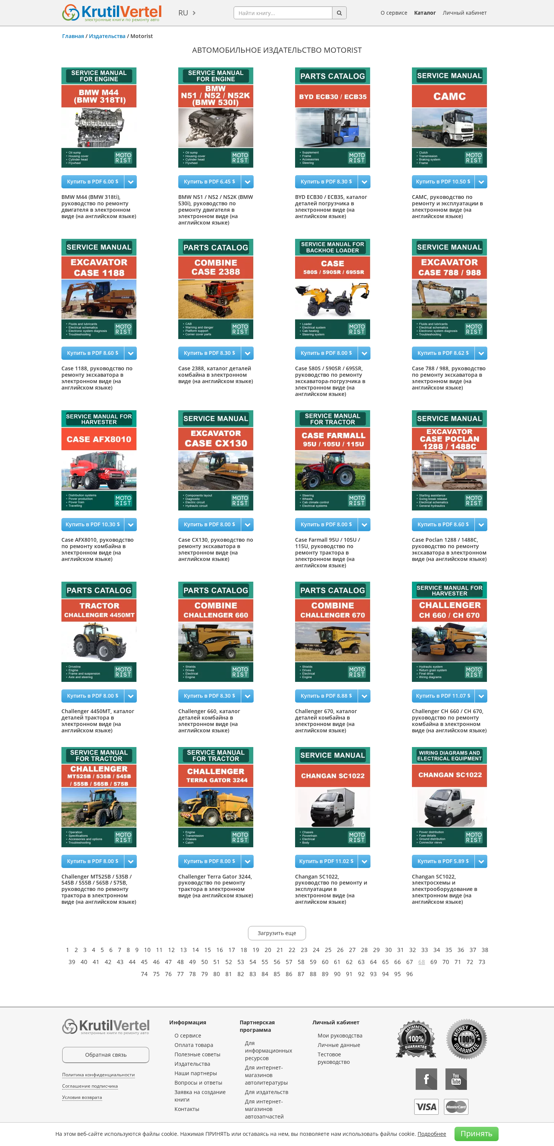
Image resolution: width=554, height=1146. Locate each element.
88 (313, 974)
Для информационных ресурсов (268, 1050)
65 (385, 962)
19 (256, 950)
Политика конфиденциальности (98, 1074)
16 (219, 950)
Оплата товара (193, 1044)
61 (337, 962)
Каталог (425, 12)
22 (292, 950)
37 (473, 950)
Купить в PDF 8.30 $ (326, 181)
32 (412, 950)
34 (436, 950)
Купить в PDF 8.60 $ (92, 352)
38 (485, 950)
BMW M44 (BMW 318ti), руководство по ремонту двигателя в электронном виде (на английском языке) (98, 206)
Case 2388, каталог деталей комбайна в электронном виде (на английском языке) (215, 375)
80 (216, 974)
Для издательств (266, 1092)
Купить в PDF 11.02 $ (326, 861)
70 (445, 962)
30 (388, 950)
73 (482, 962)
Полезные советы (197, 1054)
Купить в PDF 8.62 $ (443, 352)
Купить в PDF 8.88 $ (326, 695)
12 (171, 950)
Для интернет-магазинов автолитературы (266, 1075)
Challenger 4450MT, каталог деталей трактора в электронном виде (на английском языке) (97, 720)
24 (316, 950)
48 (180, 962)
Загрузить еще (277, 933)
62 (349, 962)
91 (349, 974)
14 (195, 950)
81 (228, 974)
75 (156, 974)
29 (376, 950)
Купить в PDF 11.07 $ (443, 695)
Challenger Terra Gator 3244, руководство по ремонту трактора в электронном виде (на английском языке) (215, 886)
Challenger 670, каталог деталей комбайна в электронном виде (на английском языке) (326, 720)
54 (252, 962)
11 (159, 950)
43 (120, 962)
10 (147, 950)
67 (409, 962)
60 (325, 962)
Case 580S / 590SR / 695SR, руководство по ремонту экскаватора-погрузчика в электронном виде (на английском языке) (330, 381)
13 (183, 950)
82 (240, 974)
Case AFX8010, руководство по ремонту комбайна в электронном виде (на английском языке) (97, 549)
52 (228, 962)
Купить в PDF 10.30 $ (93, 524)
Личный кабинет (465, 12)
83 (252, 974)
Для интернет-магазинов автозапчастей (264, 1109)
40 (84, 962)
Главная (73, 36)
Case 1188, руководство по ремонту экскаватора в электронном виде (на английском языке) (97, 378)
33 (424, 950)
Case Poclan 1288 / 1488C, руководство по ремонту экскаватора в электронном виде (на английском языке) (449, 549)
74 (144, 974)
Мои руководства (340, 1035)
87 (301, 974)
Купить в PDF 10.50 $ (443, 181)
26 (340, 950)
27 (352, 950)
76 (168, 974)
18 (243, 950)
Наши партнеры (195, 1073)
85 (277, 974)
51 (216, 962)
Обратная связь (106, 1054)
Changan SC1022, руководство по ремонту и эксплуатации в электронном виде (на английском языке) (331, 889)
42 (108, 962)
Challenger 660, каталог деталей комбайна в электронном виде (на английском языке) (209, 720)
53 (240, 962)
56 (277, 962)
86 (289, 974)
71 (458, 962)
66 (397, 962)
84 (265, 974)
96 (409, 974)
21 (280, 950)
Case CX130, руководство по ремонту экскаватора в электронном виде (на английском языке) (215, 549)
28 (364, 950)
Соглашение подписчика (90, 1086)
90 (337, 974)
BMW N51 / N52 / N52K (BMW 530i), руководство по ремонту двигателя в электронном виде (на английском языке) (215, 209)
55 (265, 962)
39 (72, 962)
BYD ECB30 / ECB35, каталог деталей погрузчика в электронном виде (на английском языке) (331, 206)
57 (289, 962)
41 (96, 962)
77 (180, 974)
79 (204, 974)
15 (207, 950)
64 (373, 962)
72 (470, 962)
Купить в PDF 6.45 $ (209, 181)
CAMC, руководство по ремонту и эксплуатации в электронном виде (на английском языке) (447, 206)
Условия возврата (82, 1097)
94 (385, 974)
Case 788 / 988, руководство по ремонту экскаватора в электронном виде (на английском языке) (449, 378)
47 (168, 962)
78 (192, 974)
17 (231, 950)
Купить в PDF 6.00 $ (92, 181)
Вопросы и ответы (198, 1082)
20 (268, 950)
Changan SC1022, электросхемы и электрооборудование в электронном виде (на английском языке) (444, 889)
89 (325, 974)
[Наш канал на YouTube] (456, 1079)
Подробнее (432, 1133)
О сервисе (394, 12)
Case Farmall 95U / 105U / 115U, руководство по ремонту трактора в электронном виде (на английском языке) (327, 552)
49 (192, 962)
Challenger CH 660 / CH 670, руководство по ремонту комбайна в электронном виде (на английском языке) (449, 720)
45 (144, 962)
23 (304, 950)
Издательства (107, 36)
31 (400, 950)
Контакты (186, 1108)
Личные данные (339, 1044)
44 (132, 962)
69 (433, 962)
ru (183, 13)
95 (397, 974)
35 (448, 950)
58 (301, 962)
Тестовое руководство (334, 1058)
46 (156, 962)
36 (461, 950)
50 (204, 962)
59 (313, 962)
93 (373, 974)
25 (328, 950)
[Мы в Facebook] (426, 1079)
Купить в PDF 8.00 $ (326, 352)
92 (361, 974)
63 (361, 962)
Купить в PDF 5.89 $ (443, 861)
